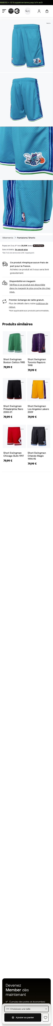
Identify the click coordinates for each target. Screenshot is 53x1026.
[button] (26, 286)
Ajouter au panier (24, 1017)
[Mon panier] (47, 11)
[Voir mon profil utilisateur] (39, 11)
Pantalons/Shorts (26, 237)
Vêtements (7, 237)
